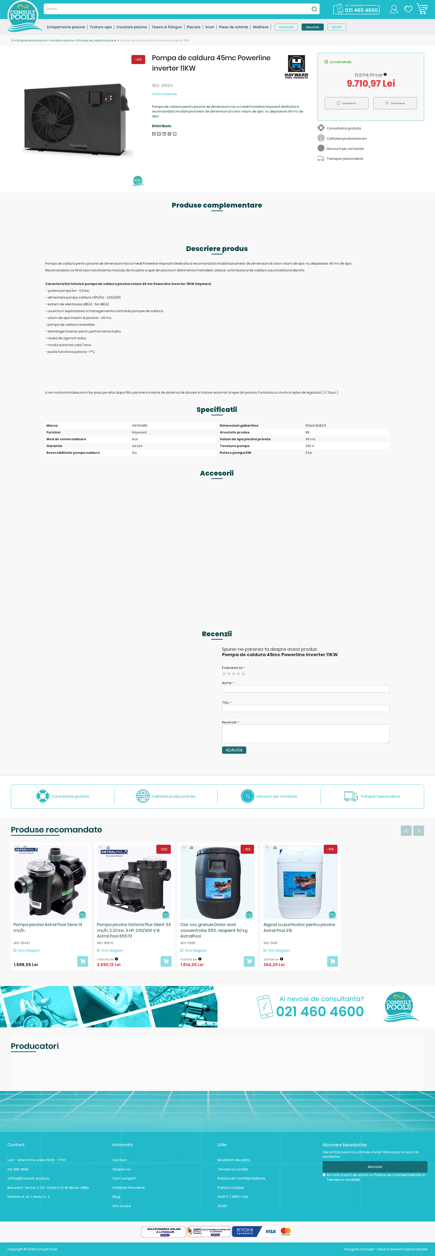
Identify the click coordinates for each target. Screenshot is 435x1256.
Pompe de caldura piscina (97, 40)
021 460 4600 (18, 1169)
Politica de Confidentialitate (241, 1178)
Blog (116, 1196)
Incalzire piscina (63, 40)
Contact (120, 1160)
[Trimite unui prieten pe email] (174, 134)
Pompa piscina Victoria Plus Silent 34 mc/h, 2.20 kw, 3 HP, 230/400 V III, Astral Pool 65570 (134, 930)
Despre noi (122, 1169)
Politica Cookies (231, 1187)
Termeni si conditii (233, 1169)
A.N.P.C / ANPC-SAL (233, 1196)
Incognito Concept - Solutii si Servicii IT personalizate (386, 1249)
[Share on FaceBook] (154, 134)
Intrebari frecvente (129, 1187)
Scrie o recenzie (164, 94)
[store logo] (25, 16)
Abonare (375, 1166)
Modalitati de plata (234, 1160)
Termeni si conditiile (343, 1179)
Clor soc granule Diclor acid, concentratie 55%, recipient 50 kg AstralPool (213, 930)
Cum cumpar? (124, 1178)
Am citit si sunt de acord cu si (376, 1177)
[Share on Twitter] (159, 134)
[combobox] (182, 8)
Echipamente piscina (32, 40)
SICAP (222, 1205)
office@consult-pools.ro (28, 1178)
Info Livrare (122, 1205)
